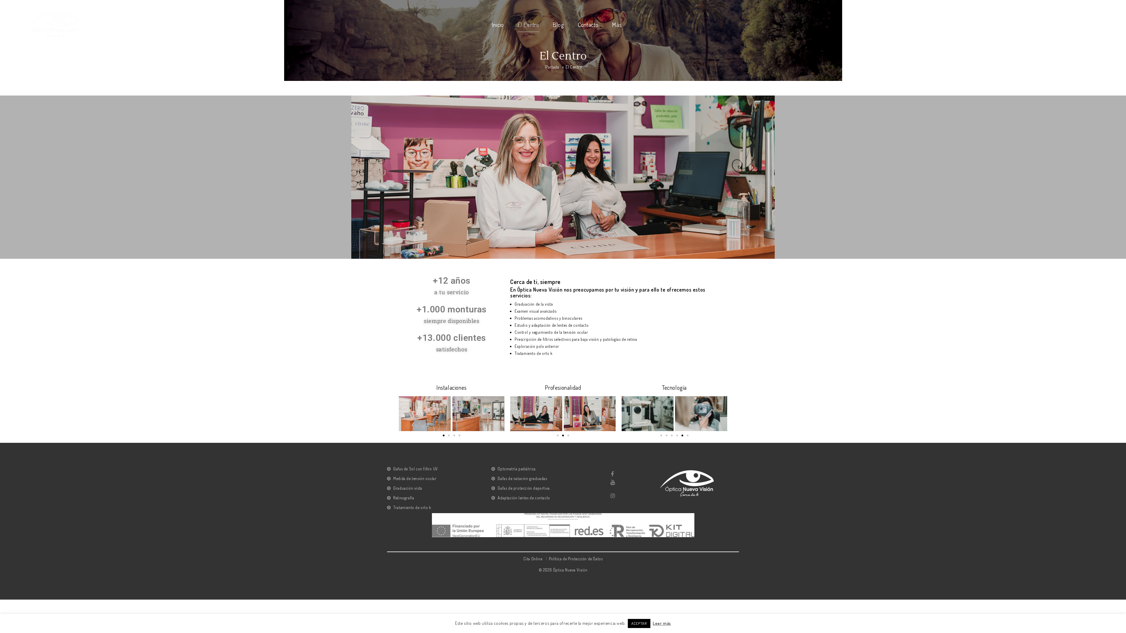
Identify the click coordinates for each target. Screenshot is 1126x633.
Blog (558, 24)
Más (617, 24)
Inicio (498, 24)
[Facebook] (612, 474)
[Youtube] (612, 482)
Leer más (662, 623)
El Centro (528, 24)
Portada (552, 66)
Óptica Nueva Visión (570, 569)
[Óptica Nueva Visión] (53, 23)
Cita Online (532, 558)
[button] (444, 435)
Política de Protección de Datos (576, 558)
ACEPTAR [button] (639, 623)
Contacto (588, 24)
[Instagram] (612, 496)
